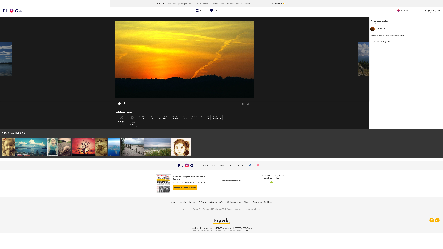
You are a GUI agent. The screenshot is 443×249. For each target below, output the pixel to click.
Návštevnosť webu (234, 202)
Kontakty (182, 202)
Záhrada (223, 3)
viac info (247, 230)
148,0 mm (163, 117)
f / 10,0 (184, 117)
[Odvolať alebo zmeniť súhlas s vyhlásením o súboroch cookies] (431, 220)
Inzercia (192, 202)
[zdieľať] (248, 104)
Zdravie (205, 3)
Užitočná (230, 3)
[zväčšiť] (243, 104)
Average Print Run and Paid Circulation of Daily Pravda (212, 209)
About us (186, 209)
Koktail (198, 3)
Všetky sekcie (277, 3)
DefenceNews (245, 3)
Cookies (238, 209)
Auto (193, 3)
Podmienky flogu (209, 165)
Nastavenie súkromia (252, 209)
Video (237, 3)
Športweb (187, 3)
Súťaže (247, 202)
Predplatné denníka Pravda (185, 187)
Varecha (216, 3)
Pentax (141, 117)
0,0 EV (196, 117)
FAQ (231, 165)
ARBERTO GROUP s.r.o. (243, 228)
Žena (210, 3)
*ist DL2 (151, 117)
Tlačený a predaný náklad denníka (211, 202)
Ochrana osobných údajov (262, 202)
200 (208, 117)
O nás (173, 202)
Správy (180, 3)
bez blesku (217, 117)
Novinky (222, 165)
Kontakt (241, 165)
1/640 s (175, 117)
